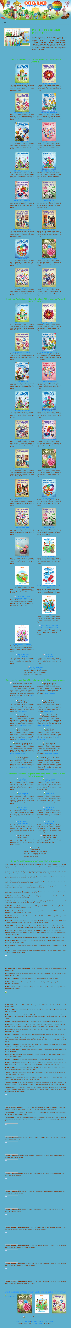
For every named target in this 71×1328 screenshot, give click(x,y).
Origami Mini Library (49, 711)
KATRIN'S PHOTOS (37, 1321)
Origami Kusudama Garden (24, 725)
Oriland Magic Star (22, 711)
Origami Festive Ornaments (44, 725)
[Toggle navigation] (4, 22)
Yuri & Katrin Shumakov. (37, 1323)
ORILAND (19, 1321)
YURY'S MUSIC (50, 1321)
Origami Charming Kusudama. (18, 753)
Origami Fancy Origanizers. (51, 753)
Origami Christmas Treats (50, 769)
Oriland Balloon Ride (49, 693)
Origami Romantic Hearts (24, 767)
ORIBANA (27, 1321)
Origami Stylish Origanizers (25, 739)
